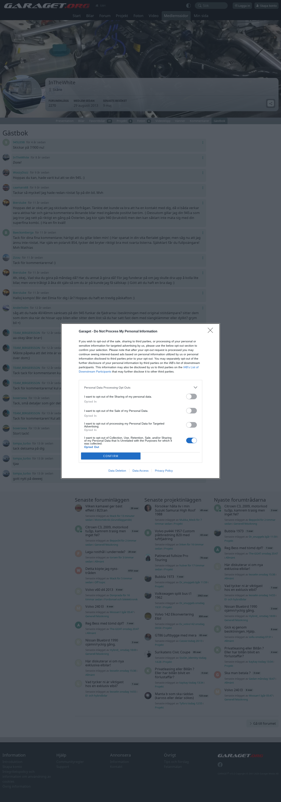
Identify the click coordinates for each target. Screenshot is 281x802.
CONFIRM (110, 456)
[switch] (191, 396)
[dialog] (140, 401)
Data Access (140, 470)
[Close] (212, 332)
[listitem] (140, 387)
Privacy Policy (164, 470)
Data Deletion (117, 470)
